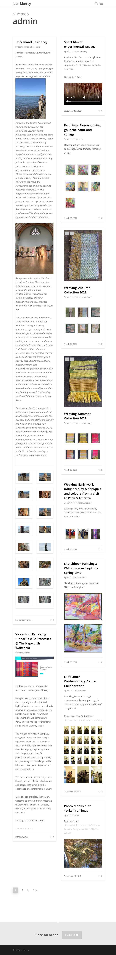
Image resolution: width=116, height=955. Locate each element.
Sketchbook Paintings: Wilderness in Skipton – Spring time (81, 568)
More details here (24, 828)
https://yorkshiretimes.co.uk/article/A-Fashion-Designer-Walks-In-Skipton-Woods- (82, 829)
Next (35, 890)
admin (20, 47)
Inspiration (30, 47)
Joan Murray (22, 3)
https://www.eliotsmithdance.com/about (83, 720)
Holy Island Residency (31, 42)
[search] (96, 3)
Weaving (83, 51)
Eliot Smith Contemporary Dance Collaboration (80, 681)
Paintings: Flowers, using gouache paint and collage (82, 129)
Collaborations (80, 577)
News (37, 47)
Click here (72, 935)
